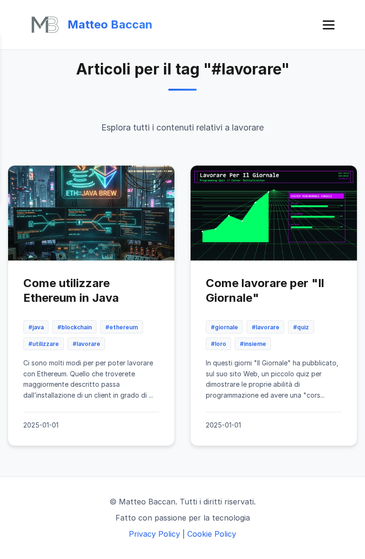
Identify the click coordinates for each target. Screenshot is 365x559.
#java (36, 327)
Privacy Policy (154, 534)
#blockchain (75, 327)
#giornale (224, 327)
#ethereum (122, 327)
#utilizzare (44, 343)
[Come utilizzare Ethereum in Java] (91, 213)
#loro (218, 343)
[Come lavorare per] (274, 213)
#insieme (253, 343)
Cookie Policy (211, 534)
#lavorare (86, 343)
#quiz (301, 327)
